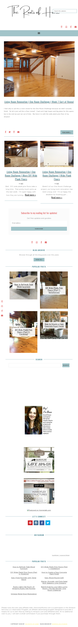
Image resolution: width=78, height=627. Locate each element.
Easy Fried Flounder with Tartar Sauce (23, 578)
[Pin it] (14, 132)
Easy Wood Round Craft (54, 578)
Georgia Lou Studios (59, 624)
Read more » (66, 132)
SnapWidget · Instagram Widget (60, 555)
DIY (22, 183)
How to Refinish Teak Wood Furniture (24, 285)
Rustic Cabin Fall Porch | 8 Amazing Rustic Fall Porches (23, 587)
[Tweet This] (10, 132)
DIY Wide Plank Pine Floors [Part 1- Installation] (54, 290)
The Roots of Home (32, 624)
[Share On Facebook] (5, 132)
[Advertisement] (39, 386)
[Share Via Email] (18, 132)
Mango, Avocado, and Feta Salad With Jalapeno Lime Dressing (54, 582)
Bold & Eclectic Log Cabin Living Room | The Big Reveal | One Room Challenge (54, 588)
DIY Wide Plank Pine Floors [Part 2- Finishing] (23, 332)
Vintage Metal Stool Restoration (24, 594)
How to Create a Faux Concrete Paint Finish (54, 325)
